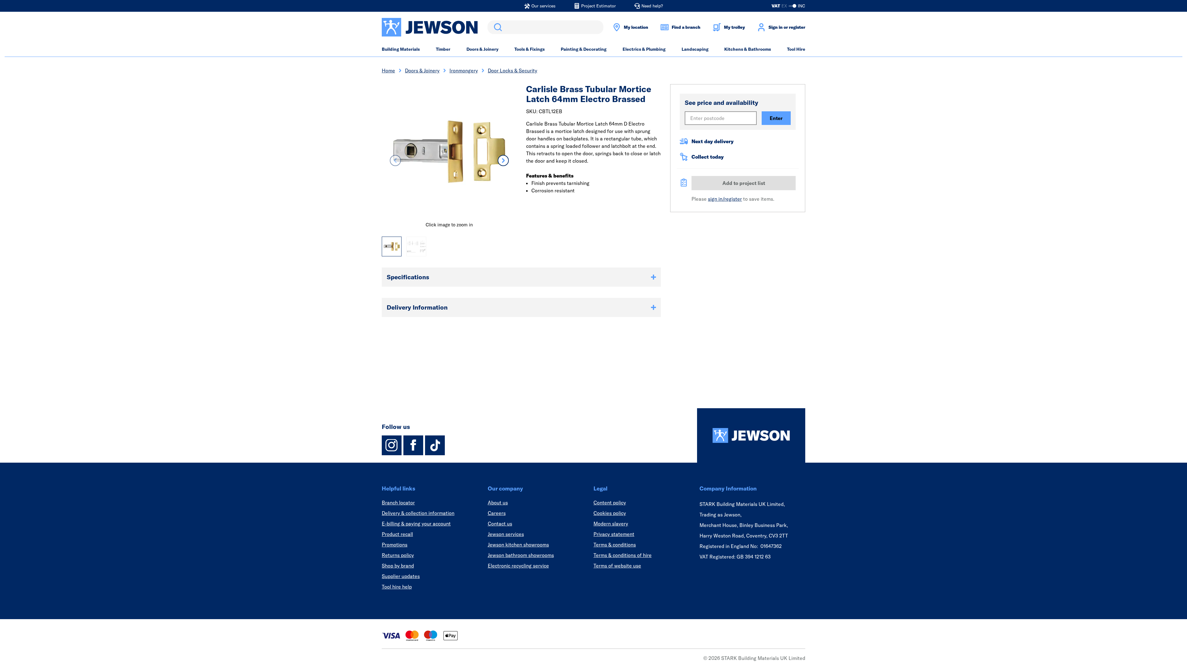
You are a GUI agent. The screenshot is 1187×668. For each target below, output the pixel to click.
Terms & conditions (615, 545)
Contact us (500, 523)
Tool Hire (796, 49)
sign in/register (725, 199)
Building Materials (401, 49)
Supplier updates (401, 576)
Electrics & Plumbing (644, 49)
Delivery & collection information (418, 513)
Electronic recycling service (518, 566)
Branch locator (398, 502)
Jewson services (506, 534)
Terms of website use (617, 566)
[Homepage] (751, 435)
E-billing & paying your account (416, 523)
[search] (545, 27)
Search (496, 27)
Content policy (610, 502)
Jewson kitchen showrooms (518, 545)
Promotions (394, 545)
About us (498, 502)
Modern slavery (611, 523)
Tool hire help (397, 587)
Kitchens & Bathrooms (747, 49)
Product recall (397, 534)
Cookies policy (610, 513)
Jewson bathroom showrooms (521, 555)
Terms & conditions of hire (623, 555)
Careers (497, 513)
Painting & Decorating (583, 49)
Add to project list (743, 183)
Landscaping (695, 49)
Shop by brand (398, 566)
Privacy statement (614, 534)
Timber (443, 49)
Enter (776, 118)
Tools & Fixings (529, 49)
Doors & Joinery (482, 49)
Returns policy (398, 555)
